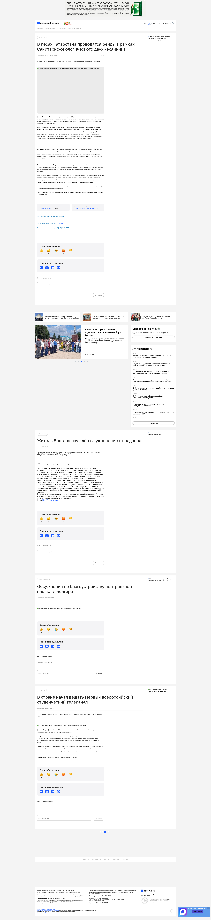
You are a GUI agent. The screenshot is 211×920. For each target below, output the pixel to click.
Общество (42, 434)
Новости (42, 37)
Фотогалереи (96, 860)
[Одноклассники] (47, 267)
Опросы (106, 860)
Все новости (154, 423)
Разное (125, 860)
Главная (40, 28)
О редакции (61, 28)
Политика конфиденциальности (46, 912)
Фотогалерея (50, 28)
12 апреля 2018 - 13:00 (42, 708)
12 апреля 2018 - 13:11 (42, 597)
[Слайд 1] (75, 361)
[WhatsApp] (58, 267)
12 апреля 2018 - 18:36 (42, 55)
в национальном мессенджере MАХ (86, 208)
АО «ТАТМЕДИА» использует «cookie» (48, 910)
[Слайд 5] (87, 361)
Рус (145, 23)
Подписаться (197, 911)
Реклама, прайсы (74, 28)
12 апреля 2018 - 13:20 (42, 446)
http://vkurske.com (50, 500)
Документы (116, 860)
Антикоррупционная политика (46, 909)
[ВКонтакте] (41, 267)
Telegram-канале (46, 208)
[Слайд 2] (78, 361)
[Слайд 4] (84, 361)
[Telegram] (52, 267)
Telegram (61, 223)
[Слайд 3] (81, 361)
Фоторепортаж (44, 580)
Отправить (98, 295)
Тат (153, 23)
